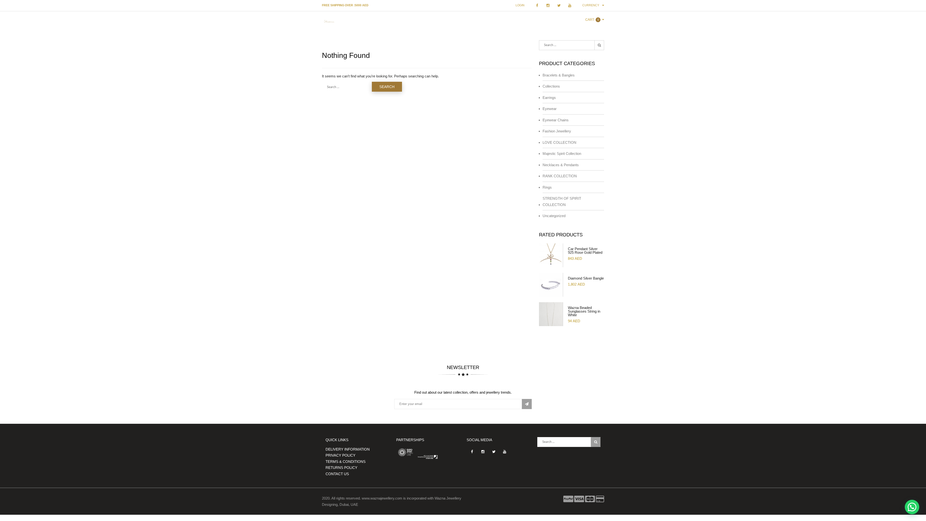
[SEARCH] (599, 45)
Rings (547, 187)
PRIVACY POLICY (340, 455)
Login (520, 5)
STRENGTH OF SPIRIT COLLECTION (562, 201)
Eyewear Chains (556, 120)
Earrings (549, 98)
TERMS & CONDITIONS (346, 461)
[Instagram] (548, 5)
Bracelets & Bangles (559, 75)
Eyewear (550, 109)
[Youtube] (569, 5)
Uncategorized (554, 216)
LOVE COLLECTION (559, 142)
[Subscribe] (527, 404)
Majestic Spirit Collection (562, 153)
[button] (912, 507)
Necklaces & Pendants (561, 165)
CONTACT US (337, 474)
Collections (551, 86)
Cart (589, 19)
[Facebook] (537, 5)
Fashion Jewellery (557, 131)
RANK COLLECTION (560, 176)
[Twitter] (558, 5)
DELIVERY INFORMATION (348, 449)
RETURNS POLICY (341, 468)
